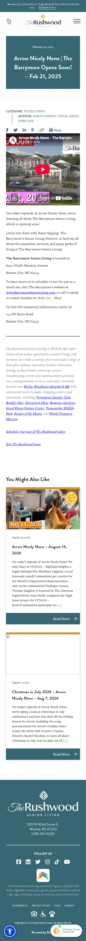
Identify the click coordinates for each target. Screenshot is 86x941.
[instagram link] (47, 862)
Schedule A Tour (47, 7)
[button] (10, 931)
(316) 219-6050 (43, 833)
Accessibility (20, 905)
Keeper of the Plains (28, 413)
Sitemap (69, 905)
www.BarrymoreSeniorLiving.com (31, 292)
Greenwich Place (36, 402)
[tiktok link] (57, 862)
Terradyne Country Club (53, 397)
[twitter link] (37, 862)
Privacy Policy (41, 905)
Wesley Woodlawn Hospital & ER (46, 386)
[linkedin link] (28, 862)
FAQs (57, 905)
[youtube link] (67, 862)
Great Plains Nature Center (25, 408)
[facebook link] (18, 862)
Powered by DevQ (43, 932)
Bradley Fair (15, 402)
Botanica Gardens (62, 402)
